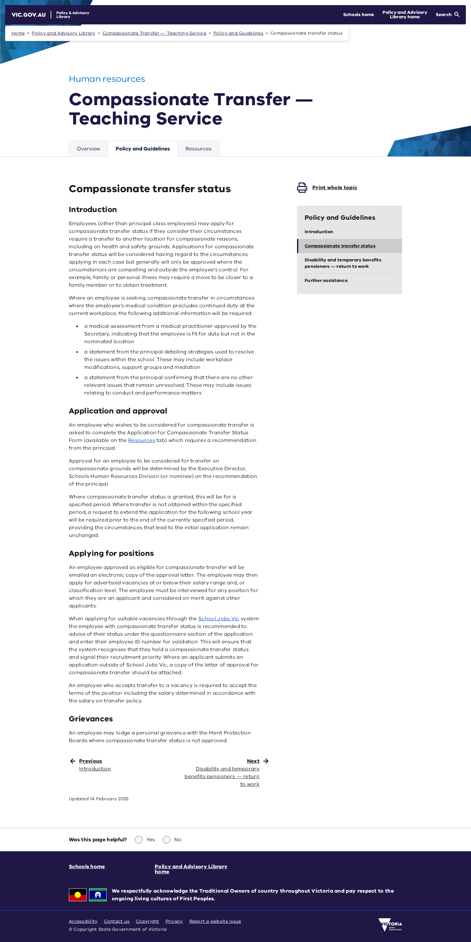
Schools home (87, 866)
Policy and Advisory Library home (191, 869)
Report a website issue (215, 921)
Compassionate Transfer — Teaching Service (154, 33)
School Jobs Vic (218, 618)
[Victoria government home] (390, 925)
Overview (88, 148)
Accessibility (83, 921)
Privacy (174, 921)
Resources (198, 148)
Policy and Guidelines (238, 33)
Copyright (147, 921)
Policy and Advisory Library (63, 33)
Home (18, 33)
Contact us (117, 921)
